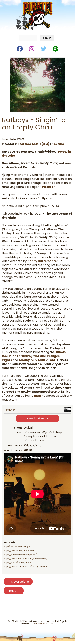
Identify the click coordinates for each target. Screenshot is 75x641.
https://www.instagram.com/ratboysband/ (25, 558)
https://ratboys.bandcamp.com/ (20, 554)
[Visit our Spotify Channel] (55, 48)
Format (17, 427)
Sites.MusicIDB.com (44, 623)
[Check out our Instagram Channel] (31, 48)
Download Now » (37, 418)
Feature (58, 144)
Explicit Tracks (13, 450)
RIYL (19, 432)
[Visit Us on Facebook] (19, 48)
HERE (38, 396)
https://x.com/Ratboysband (18, 562)
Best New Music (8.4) (33, 144)
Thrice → (13, 591)
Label (5, 139)
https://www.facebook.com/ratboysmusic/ (25, 566)
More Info (10, 542)
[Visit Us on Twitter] (43, 48)
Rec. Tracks (15, 445)
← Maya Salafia (18, 582)
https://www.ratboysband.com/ (19, 550)
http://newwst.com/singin (17, 546)
